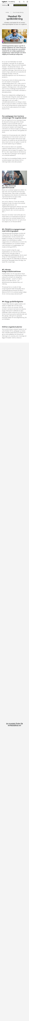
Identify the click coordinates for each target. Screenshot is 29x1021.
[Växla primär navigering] (27, 1)
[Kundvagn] (23, 2)
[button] (5, 5)
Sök (19, 2)
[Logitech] (9, 1)
